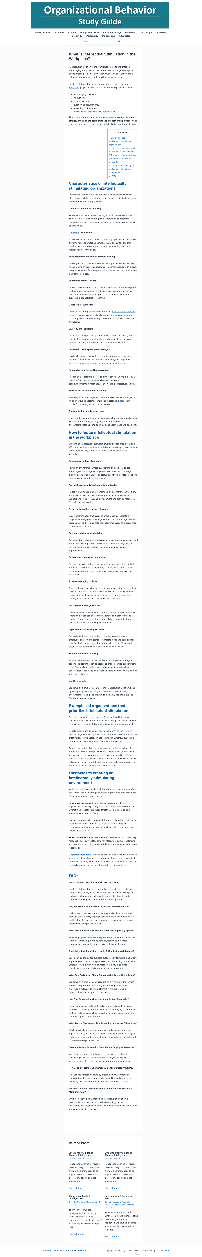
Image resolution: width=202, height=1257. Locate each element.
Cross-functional (120, 311)
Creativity (72, 1159)
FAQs (112, 176)
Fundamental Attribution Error (118, 1197)
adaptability (125, 401)
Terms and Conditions (75, 1250)
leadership (74, 87)
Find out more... (77, 1188)
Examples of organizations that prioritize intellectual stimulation (122, 158)
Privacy (58, 1250)
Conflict (108, 1202)
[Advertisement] (86, 147)
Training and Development (87, 1202)
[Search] (119, 41)
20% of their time (120, 731)
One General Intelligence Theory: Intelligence (118, 1154)
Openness (74, 232)
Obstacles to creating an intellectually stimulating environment (121, 169)
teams (132, 311)
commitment (87, 447)
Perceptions (116, 1202)
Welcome (47, 1250)
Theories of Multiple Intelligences (80, 1197)
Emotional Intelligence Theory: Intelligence (81, 1154)
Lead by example (77, 681)
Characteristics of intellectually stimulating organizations (120, 141)
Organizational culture (80, 854)
